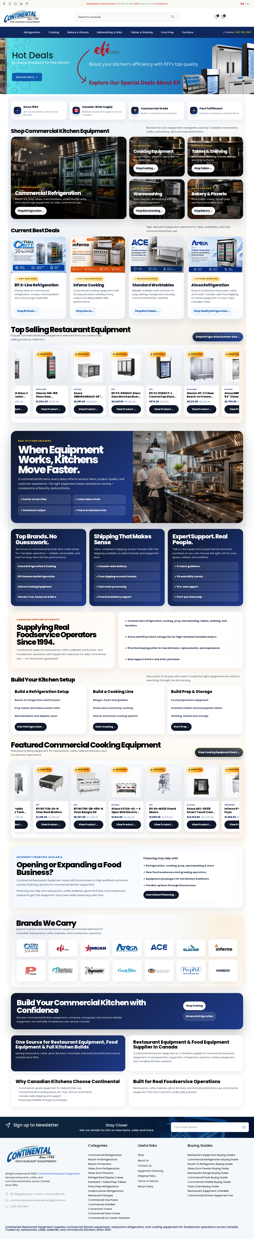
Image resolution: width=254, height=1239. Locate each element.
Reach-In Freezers (99, 1164)
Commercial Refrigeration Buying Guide (213, 1159)
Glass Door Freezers (101, 1173)
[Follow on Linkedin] (21, 4)
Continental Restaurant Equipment (58, 1173)
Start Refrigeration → (30, 726)
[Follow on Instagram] (15, 4)
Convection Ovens (100, 1209)
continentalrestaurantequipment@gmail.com (38, 1200)
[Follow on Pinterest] (27, 4)
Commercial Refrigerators (105, 1155)
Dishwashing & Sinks (109, 32)
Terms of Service (148, 1181)
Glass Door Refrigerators (104, 1168)
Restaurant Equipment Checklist (208, 1191)
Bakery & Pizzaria (78, 32)
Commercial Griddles (101, 1204)
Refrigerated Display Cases (105, 1177)
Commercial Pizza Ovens (104, 1213)
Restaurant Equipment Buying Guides (211, 1155)
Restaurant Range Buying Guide (208, 1173)
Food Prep (167, 32)
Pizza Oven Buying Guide (203, 1186)
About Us (143, 1160)
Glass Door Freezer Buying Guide (208, 1168)
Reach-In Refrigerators (102, 1159)
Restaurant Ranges (100, 1195)
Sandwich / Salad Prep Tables (107, 1182)
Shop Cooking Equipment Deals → (219, 752)
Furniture (187, 32)
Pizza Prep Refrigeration (103, 1186)
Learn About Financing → (161, 894)
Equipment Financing (150, 1171)
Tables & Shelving (141, 32)
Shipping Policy (147, 1176)
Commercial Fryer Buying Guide (208, 1177)
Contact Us (145, 1165)
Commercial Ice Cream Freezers (109, 1218)
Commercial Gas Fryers (103, 1200)
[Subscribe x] (244, 1127)
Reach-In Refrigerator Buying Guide (210, 1164)
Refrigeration (32, 32)
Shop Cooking (194, 1005)
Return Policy (145, 1186)
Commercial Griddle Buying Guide (209, 1182)
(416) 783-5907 (19, 1206)
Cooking (54, 32)
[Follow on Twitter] (9, 4)
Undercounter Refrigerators (106, 1191)
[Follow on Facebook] (4, 4)
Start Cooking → (105, 726)
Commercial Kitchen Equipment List (210, 1195)
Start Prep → (181, 726)
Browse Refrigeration (199, 1016)
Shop (141, 1155)
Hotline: (238, 32)
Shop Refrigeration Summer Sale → (218, 336)
